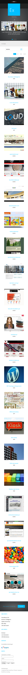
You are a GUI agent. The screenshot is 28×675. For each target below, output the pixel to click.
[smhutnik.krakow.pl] (14, 503)
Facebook (14, 19)
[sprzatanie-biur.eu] (14, 580)
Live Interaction (14, 102)
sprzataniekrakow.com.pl (14, 540)
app (18, 54)
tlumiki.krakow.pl (14, 180)
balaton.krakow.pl (14, 360)
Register (13, 663)
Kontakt (21, 606)
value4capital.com (14, 205)
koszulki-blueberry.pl (14, 309)
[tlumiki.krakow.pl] (14, 168)
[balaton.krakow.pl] (14, 348)
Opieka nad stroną (14, 489)
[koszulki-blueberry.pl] (14, 297)
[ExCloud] (14, 116)
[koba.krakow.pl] (14, 219)
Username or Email (5, 654)
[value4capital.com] (14, 194)
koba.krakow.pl (14, 231)
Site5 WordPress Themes (11, 670)
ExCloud (14, 128)
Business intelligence (14, 77)
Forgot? (8, 663)
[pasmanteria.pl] (14, 142)
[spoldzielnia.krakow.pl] (14, 245)
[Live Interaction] (14, 91)
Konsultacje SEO (14, 566)
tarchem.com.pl (14, 283)
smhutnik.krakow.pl (14, 515)
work (24, 54)
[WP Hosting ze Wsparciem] (14, 374)
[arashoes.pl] (14, 323)
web (21, 54)
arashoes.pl (14, 334)
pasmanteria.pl (14, 154)
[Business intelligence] (14, 65)
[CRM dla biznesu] (14, 400)
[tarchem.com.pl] (14, 271)
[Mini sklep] (14, 426)
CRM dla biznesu (14, 412)
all (14, 54)
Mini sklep (14, 437)
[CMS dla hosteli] (14, 451)
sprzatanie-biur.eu (14, 592)
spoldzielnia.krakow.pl (14, 257)
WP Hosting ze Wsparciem (14, 386)
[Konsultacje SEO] (14, 554)
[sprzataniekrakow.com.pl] (14, 529)
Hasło (2, 658)
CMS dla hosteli (14, 463)
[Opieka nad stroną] (14, 477)
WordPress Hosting (5, 672)
